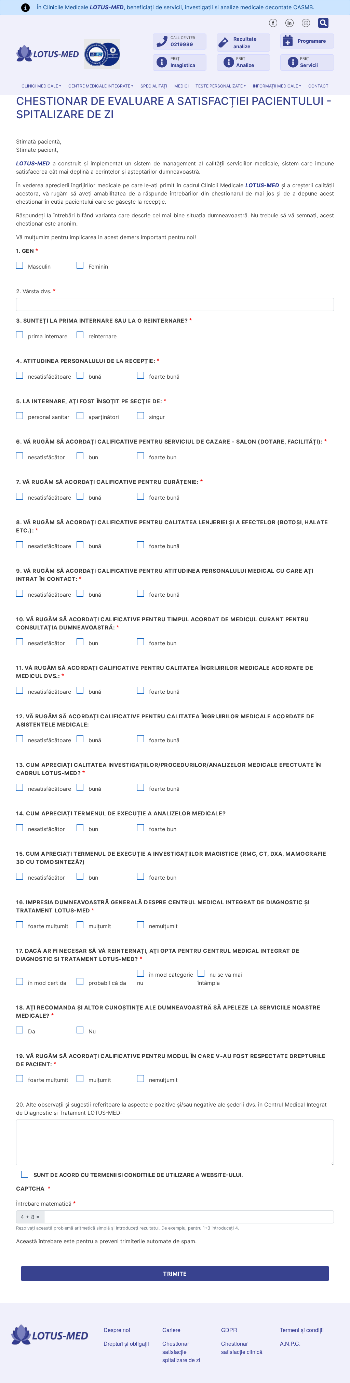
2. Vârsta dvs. (33, 291)
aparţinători (103, 416)
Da (30, 1031)
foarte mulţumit (47, 926)
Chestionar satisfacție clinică (241, 1348)
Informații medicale (275, 86)
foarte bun (161, 457)
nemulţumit (162, 926)
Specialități (153, 86)
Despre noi (117, 1330)
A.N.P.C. (290, 1343)
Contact (318, 86)
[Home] (47, 53)
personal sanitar (47, 416)
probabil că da (106, 982)
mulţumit (99, 926)
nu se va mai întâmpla (220, 978)
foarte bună (163, 376)
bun (92, 457)
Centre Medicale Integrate (99, 86)
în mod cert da (46, 982)
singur (156, 416)
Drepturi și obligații (126, 1343)
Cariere (171, 1330)
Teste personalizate (219, 86)
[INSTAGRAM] (306, 22)
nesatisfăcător (45, 457)
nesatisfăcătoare (48, 376)
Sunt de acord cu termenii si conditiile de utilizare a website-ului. (138, 1174)
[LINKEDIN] (289, 22)
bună (94, 376)
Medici (181, 86)
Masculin (38, 266)
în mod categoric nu (165, 978)
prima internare (46, 336)
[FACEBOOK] (273, 22)
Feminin (97, 266)
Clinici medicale (40, 86)
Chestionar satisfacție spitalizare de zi (181, 1352)
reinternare (102, 336)
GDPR (229, 1330)
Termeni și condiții (302, 1330)
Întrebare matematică (43, 1203)
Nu (91, 1031)
